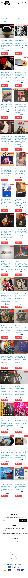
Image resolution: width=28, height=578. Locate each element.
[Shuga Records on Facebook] (13, 541)
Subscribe (23, 520)
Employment (14, 558)
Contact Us (14, 556)
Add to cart (5, 53)
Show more (14, 502)
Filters (18, 18)
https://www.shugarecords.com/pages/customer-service (14, 530)
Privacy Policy (14, 551)
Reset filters (4, 21)
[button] (25, 18)
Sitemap (14, 560)
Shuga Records (18, 564)
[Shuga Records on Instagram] (17, 541)
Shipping (14, 554)
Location (14, 549)
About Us (14, 547)
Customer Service (14, 552)
